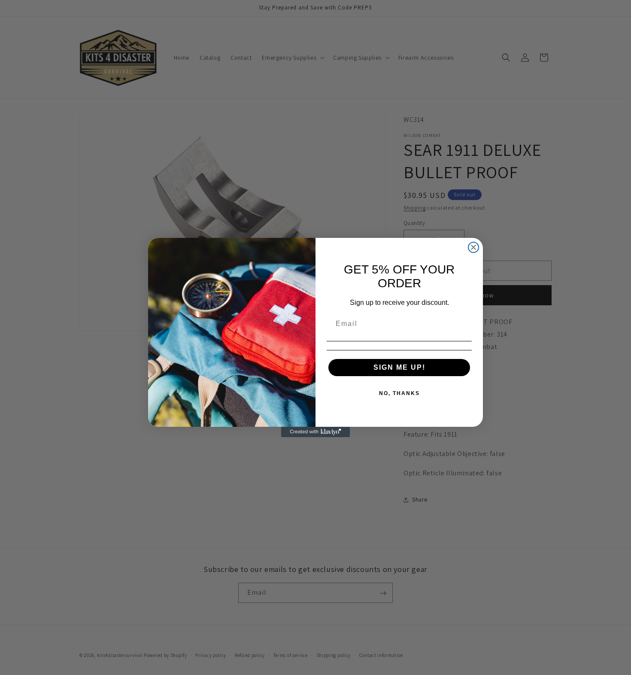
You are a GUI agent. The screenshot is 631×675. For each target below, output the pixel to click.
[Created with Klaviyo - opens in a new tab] (315, 432)
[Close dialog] (473, 247)
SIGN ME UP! (399, 367)
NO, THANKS (399, 393)
